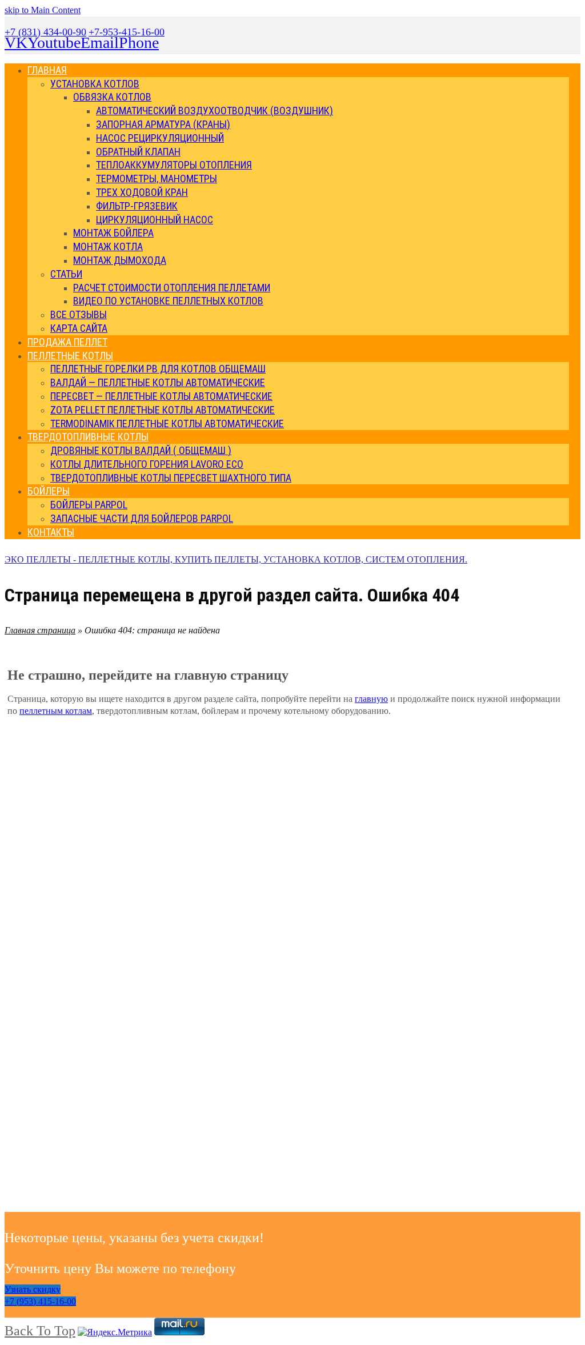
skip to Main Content (43, 10)
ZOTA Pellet (351, 1151)
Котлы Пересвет (205, 1084)
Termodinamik (496, 1096)
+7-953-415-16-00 (127, 32)
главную (371, 699)
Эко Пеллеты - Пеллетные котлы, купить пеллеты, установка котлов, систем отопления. (236, 559)
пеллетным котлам (55, 711)
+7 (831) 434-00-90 (45, 32)
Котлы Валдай (60, 1084)
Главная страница (40, 630)
